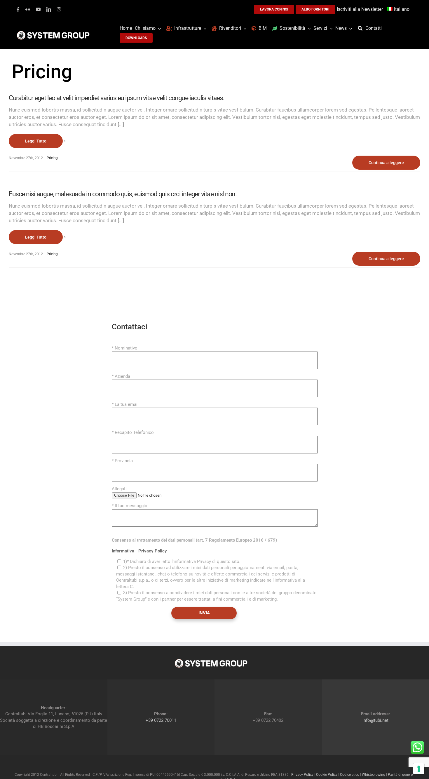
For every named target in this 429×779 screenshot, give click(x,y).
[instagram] (59, 9)
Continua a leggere (386, 162)
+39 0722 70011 (161, 720)
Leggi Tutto (35, 141)
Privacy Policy (302, 775)
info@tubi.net (375, 720)
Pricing (52, 158)
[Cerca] (361, 28)
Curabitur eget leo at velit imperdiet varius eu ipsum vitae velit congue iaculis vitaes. (116, 98)
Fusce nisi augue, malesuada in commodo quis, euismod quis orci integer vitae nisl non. (122, 194)
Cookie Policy (326, 775)
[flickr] (27, 9)
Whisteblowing (373, 775)
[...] (121, 124)
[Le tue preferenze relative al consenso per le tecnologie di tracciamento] (418, 768)
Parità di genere (400, 775)
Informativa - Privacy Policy (139, 551)
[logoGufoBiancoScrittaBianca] (53, 32)
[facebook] (18, 9)
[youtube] (38, 9)
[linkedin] (48, 9)
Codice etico (349, 775)
